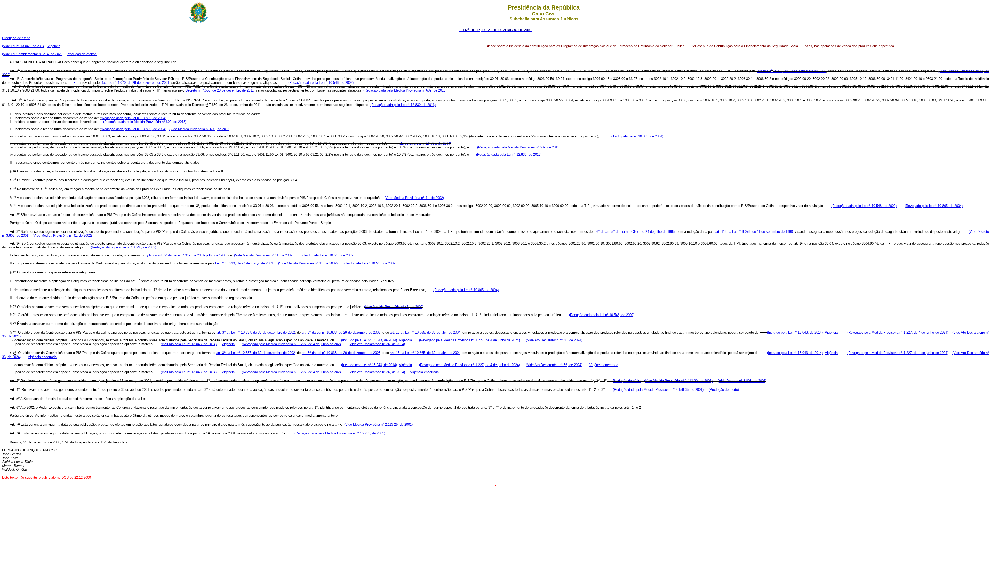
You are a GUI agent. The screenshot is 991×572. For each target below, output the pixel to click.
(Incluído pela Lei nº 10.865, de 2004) (635, 136)
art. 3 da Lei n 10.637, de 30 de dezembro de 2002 (255, 332)
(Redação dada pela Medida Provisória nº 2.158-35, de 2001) (658, 390)
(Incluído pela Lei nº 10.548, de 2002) (326, 255)
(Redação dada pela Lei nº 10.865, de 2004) (133, 118)
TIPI (73, 83)
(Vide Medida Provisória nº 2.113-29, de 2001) (678, 381)
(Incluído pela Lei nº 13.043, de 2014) (795, 332)
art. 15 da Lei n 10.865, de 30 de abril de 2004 (425, 332)
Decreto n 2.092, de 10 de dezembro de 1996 (791, 71)
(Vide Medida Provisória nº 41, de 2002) (414, 198)
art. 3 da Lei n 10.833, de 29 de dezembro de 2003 (341, 332)
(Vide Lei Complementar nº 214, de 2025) (32, 54)
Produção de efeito (16, 38)
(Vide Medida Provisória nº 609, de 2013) (199, 129)
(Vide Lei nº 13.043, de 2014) (23, 46)
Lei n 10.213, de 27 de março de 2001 (244, 263)
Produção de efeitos (82, 54)
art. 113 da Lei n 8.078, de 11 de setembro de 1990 (754, 232)
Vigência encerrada (42, 357)
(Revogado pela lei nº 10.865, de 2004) (934, 206)
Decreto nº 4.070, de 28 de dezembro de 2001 (135, 83)
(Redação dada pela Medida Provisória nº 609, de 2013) (404, 90)
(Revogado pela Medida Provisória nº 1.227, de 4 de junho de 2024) (897, 332)
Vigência (53, 46)
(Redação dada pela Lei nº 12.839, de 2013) (403, 105)
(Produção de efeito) (724, 390)
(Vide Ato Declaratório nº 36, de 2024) (554, 340)
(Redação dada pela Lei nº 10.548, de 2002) (321, 83)
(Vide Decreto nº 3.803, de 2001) (742, 381)
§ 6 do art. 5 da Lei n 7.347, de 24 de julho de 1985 (634, 232)
